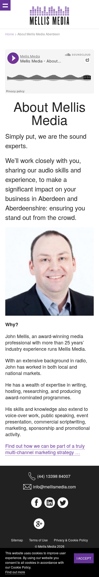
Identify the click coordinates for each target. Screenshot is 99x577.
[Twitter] (63, 502)
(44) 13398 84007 (53, 476)
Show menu (5, 5)
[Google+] (39, 523)
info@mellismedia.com (54, 487)
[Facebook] (36, 502)
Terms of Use (38, 540)
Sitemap (17, 540)
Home (9, 34)
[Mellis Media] (49, 16)
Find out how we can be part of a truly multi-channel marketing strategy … (45, 448)
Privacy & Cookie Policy (71, 540)
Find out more (15, 572)
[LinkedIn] (49, 502)
